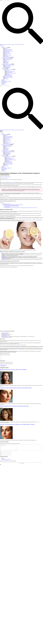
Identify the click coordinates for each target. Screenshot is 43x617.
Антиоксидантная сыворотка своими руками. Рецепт (11, 205)
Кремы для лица (6, 138)
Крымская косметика (7, 66)
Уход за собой (4, 68)
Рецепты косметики (4, 47)
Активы (5, 60)
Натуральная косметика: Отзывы (6, 64)
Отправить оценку (2, 360)
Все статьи (3, 458)
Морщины (1, 178)
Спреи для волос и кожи (7, 50)
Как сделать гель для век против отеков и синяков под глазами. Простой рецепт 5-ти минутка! (17, 424)
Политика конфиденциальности (6, 459)
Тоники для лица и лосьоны (8, 49)
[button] (21, 43)
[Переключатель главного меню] (1, 131)
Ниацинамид (3, 334)
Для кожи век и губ (7, 52)
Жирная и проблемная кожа (10, 71)
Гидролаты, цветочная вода (8, 145)
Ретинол (3, 256)
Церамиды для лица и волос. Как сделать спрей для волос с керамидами (13, 369)
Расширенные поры (9, 74)
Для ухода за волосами (7, 53)
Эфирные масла (6, 61)
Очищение (6, 48)
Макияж (3, 79)
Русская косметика (7, 152)
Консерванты (6, 63)
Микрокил (6, 337)
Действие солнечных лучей (6, 203)
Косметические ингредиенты (6, 144)
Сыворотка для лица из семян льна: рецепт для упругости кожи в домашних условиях (16, 387)
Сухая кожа (7, 70)
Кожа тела (5, 54)
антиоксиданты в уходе (11, 182)
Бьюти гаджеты (4, 168)
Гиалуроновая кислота (5, 336)
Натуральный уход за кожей (8, 69)
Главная (3, 46)
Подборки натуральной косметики (9, 151)
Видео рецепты (6, 56)
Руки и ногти (6, 165)
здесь (15, 265)
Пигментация (5, 178)
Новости (3, 83)
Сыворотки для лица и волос (8, 51)
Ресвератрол (4, 259)
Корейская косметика (7, 67)
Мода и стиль (4, 80)
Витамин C (3, 253)
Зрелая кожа (8, 160)
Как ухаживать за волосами (8, 76)
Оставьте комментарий (7, 176)
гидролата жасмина (6, 332)
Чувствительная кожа (9, 72)
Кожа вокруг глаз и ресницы (8, 77)
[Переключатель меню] (9, 47)
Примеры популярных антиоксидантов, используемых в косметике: (13, 204)
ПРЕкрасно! (1, 45)
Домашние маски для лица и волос (9, 143)
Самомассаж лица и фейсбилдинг (6, 81)
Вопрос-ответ (4, 84)
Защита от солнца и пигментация (11, 159)
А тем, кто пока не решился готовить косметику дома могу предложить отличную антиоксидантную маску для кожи (20, 207)
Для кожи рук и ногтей (7, 55)
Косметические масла (7, 59)
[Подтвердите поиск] (8, 0)
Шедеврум (23, 463)
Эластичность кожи (9, 75)
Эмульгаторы (6, 62)
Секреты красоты (4, 82)
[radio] (22, 356)
